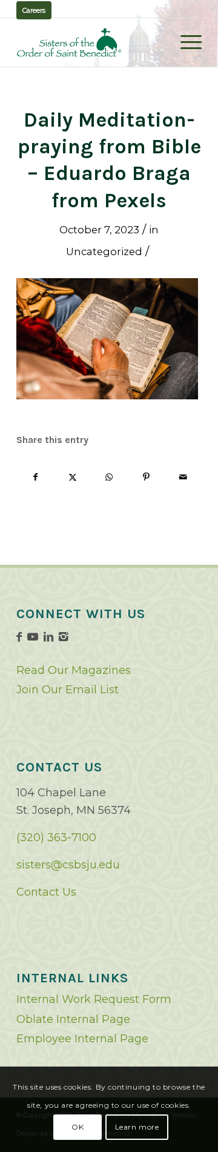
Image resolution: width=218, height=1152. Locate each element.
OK (77, 1126)
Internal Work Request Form (93, 999)
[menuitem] (185, 42)
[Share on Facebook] (35, 477)
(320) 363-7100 (56, 837)
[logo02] (90, 42)
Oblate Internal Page (73, 1019)
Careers (33, 10)
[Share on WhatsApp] (109, 477)
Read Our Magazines (73, 670)
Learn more (137, 1126)
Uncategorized (104, 251)
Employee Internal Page (82, 1038)
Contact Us (46, 892)
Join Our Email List (67, 689)
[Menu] (185, 42)
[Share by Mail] (183, 477)
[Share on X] (72, 477)
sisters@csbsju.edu (68, 864)
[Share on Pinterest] (146, 477)
